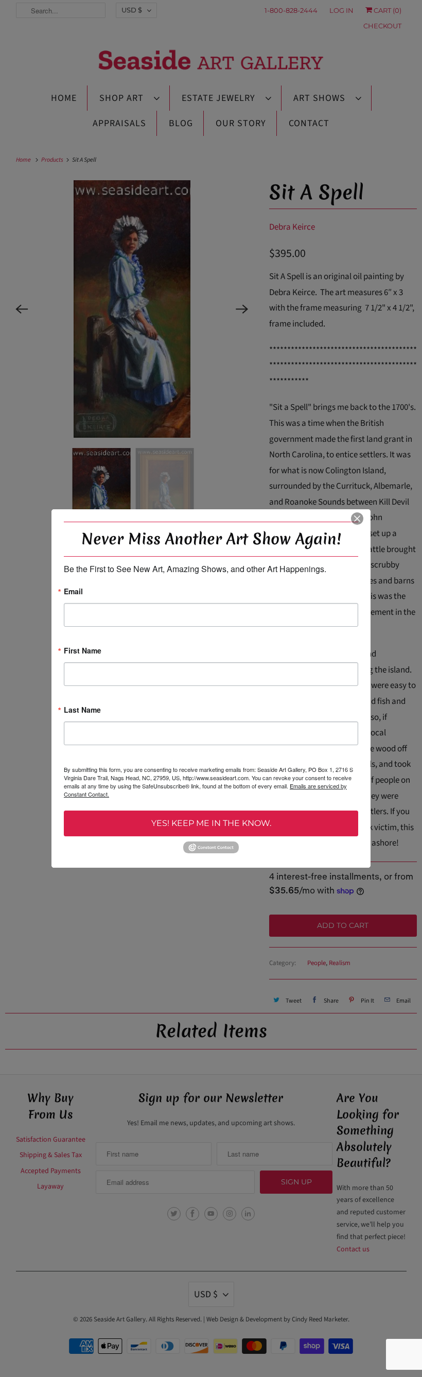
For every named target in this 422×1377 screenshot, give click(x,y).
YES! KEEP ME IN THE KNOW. (211, 823)
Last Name (82, 710)
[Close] (357, 518)
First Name (82, 651)
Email (73, 592)
